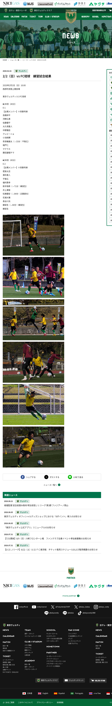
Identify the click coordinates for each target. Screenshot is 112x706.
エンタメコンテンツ (74, 641)
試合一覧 (5, 646)
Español (62, 693)
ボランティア (29, 653)
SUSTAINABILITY (99, 10)
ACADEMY (85, 17)
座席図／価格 (100, 660)
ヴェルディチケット (76, 680)
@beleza (71, 613)
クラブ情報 (28, 645)
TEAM (40, 17)
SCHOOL (95, 17)
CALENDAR (15, 17)
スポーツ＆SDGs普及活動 (54, 638)
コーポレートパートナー (53, 656)
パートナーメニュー (52, 659)
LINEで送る (78, 477)
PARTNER (51, 653)
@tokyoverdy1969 (89, 613)
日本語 (29, 693)
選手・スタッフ (29, 634)
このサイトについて (25, 702)
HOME (5, 60)
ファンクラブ (72, 634)
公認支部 (27, 655)
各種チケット (7, 670)
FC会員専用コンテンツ (75, 636)
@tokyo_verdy (104, 607)
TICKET (33, 17)
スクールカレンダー (52, 641)
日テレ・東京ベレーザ (18, 10)
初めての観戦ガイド (9, 651)
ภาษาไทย (97, 693)
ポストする (54, 477)
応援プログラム (73, 643)
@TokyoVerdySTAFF (63, 607)
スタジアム (28, 648)
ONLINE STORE (100, 680)
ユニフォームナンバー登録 (33, 636)
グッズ (70, 638)
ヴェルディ (23, 71)
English (45, 693)
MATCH (25, 17)
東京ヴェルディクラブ (43, 10)
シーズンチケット (8, 660)
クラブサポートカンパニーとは (56, 661)
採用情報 (60, 702)
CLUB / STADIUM (52, 17)
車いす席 (5, 667)
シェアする (31, 477)
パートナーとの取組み (53, 666)
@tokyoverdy (54, 613)
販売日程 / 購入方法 (9, 665)
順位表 (5, 648)
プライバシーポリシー (45, 702)
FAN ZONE (73, 630)
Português (79, 693)
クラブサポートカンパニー (54, 664)
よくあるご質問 (8, 702)
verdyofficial (23, 607)
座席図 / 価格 (7, 662)
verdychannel (42, 607)
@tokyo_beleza (84, 607)
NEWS (6, 17)
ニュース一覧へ (50, 484)
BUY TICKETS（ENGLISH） (11, 672)
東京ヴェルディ (13, 625)
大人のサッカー (51, 636)
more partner (69, 596)
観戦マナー (28, 650)
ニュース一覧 (14, 60)
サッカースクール (51, 634)
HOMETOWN (52, 647)
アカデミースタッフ (31, 669)
